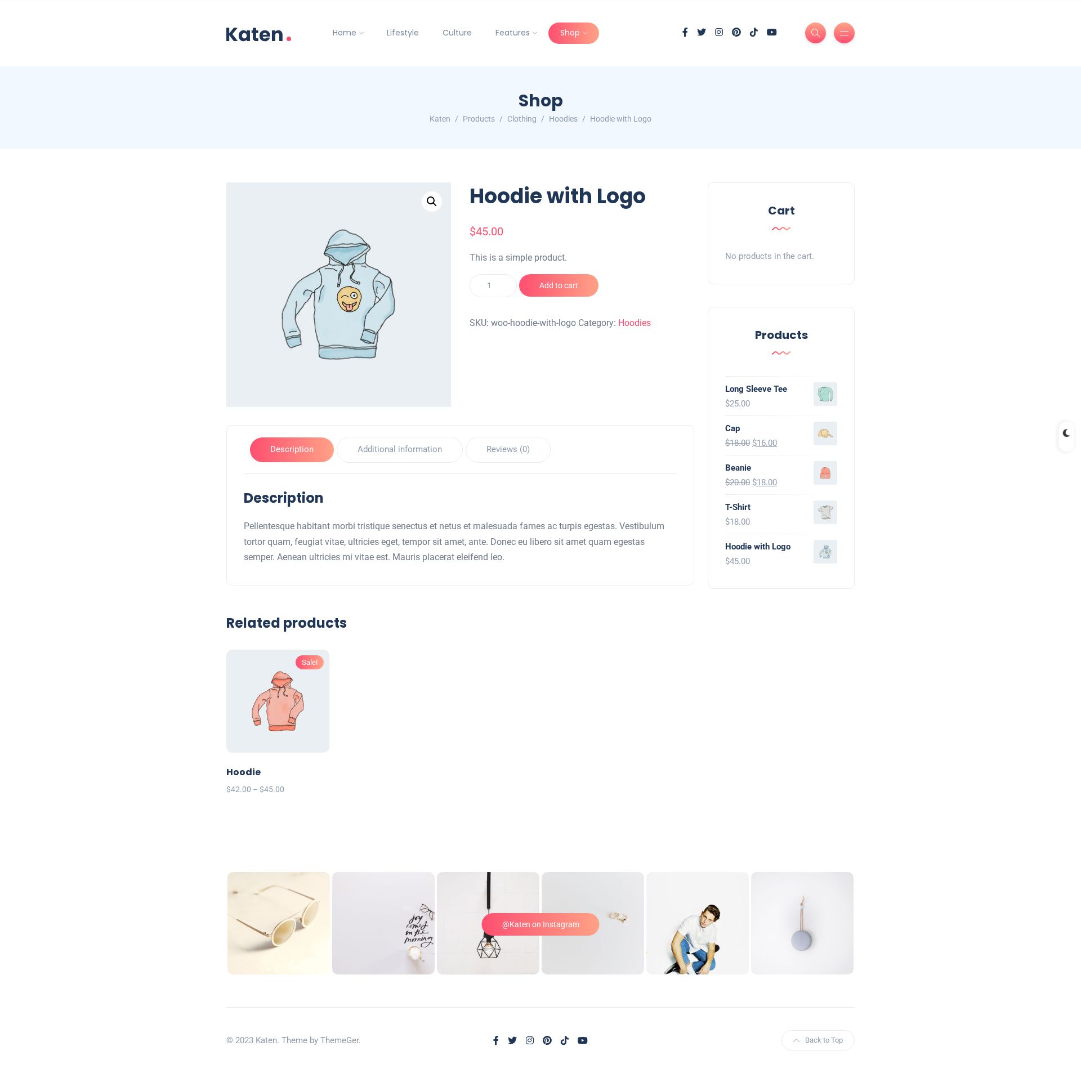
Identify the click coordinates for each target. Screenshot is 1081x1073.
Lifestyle (403, 32)
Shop (570, 32)
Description (292, 449)
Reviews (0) (508, 449)
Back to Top (824, 1040)
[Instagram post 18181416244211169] (278, 923)
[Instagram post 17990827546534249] (802, 923)
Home (344, 32)
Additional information (400, 449)
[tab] (292, 450)
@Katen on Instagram (540, 924)
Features (512, 32)
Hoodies (634, 323)
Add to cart (558, 285)
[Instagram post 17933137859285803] (383, 923)
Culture (457, 32)
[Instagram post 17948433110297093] (697, 923)
